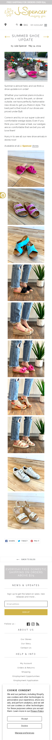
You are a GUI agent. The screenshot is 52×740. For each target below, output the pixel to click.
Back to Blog (28, 559)
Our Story (26, 643)
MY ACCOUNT (37, 25)
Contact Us (26, 648)
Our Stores (26, 639)
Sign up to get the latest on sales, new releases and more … (26, 595)
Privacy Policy (37, 711)
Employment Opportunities (26, 676)
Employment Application (26, 680)
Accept (24, 719)
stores (35, 146)
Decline (24, 726)
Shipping (26, 672)
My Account (26, 663)
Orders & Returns (26, 668)
